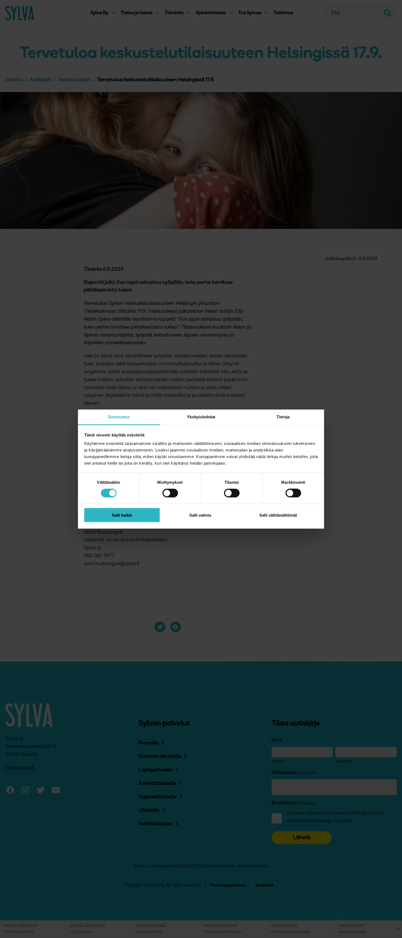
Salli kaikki (122, 515)
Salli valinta (200, 515)
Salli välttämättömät (278, 515)
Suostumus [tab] (119, 417)
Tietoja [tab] (283, 417)
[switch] (170, 493)
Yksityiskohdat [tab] (201, 417)
